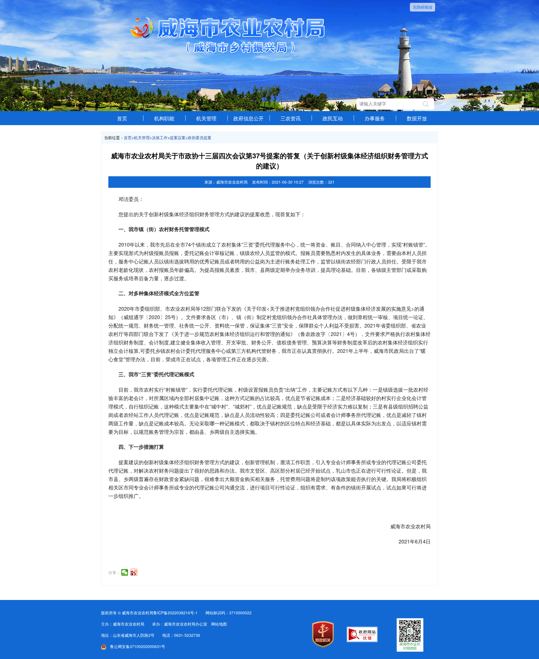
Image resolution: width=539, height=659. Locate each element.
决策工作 (160, 137)
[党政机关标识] (323, 646)
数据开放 (417, 118)
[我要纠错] (362, 640)
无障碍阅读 (422, 7)
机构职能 (164, 118)
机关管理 (206, 118)
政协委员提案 (199, 137)
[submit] (425, 104)
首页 (122, 118)
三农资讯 (290, 118)
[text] (389, 104)
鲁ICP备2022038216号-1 (175, 612)
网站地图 (219, 624)
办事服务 (375, 118)
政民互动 (333, 118)
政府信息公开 (248, 118)
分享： (114, 572)
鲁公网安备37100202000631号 (135, 646)
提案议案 (178, 137)
